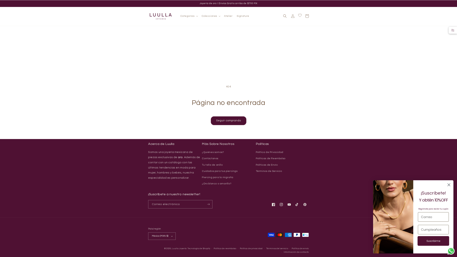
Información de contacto (296, 252)
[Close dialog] (449, 185)
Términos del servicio (277, 249)
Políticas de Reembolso (270, 158)
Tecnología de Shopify (198, 249)
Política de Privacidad (269, 152)
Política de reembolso (225, 249)
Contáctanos (210, 158)
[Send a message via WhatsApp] (451, 251)
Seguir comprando (228, 120)
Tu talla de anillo (212, 165)
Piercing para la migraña (217, 177)
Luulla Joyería (179, 249)
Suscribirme (433, 241)
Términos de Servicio (269, 171)
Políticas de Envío (267, 165)
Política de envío (300, 249)
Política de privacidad (251, 249)
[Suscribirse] (208, 204)
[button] (188, 16)
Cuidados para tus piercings (219, 171)
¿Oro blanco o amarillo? (216, 183)
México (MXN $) (160, 236)
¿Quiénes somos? (213, 152)
